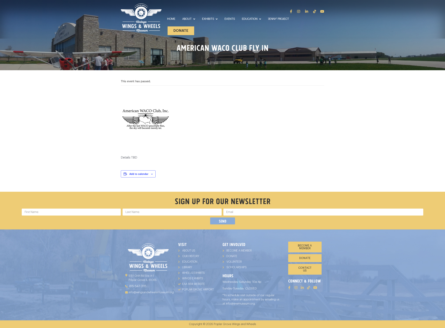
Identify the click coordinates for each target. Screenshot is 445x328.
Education (249, 18)
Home (171, 18)
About (187, 18)
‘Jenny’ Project (278, 18)
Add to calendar (138, 174)
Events (229, 18)
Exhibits (208, 18)
